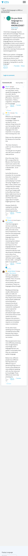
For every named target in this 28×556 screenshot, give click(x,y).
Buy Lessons (9, 222)
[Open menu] (24, 2)
